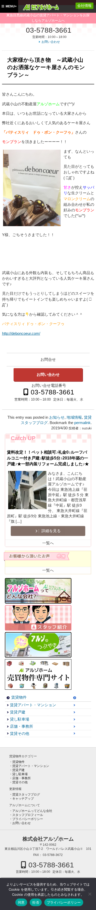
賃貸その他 (19, 734)
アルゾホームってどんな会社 (32, 811)
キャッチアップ (23, 798)
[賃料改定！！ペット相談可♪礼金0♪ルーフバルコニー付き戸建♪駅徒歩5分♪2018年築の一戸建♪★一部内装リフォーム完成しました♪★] (27, 491)
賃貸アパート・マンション (33, 705)
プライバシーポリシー (27, 819)
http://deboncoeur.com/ (21, 333)
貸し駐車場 (19, 719)
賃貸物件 (19, 697)
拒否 (35, 902)
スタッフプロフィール (27, 815)
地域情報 (74, 417)
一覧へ (48, 543)
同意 (21, 902)
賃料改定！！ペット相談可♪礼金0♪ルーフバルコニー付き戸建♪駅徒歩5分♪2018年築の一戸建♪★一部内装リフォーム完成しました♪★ (48, 458)
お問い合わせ (50, 42)
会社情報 (84, 6)
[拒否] (89, 893)
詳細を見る (50, 531)
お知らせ (57, 417)
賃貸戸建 (17, 712)
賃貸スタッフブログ (26, 794)
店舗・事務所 (21, 726)
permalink (82, 423)
